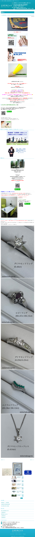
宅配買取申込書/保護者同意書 (5, 504)
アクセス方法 (17, 181)
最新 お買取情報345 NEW (5, 510)
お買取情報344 (3, 512)
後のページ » (32, 459)
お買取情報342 (3, 517)
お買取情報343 (3, 515)
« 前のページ (3, 459)
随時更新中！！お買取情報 (5, 502)
